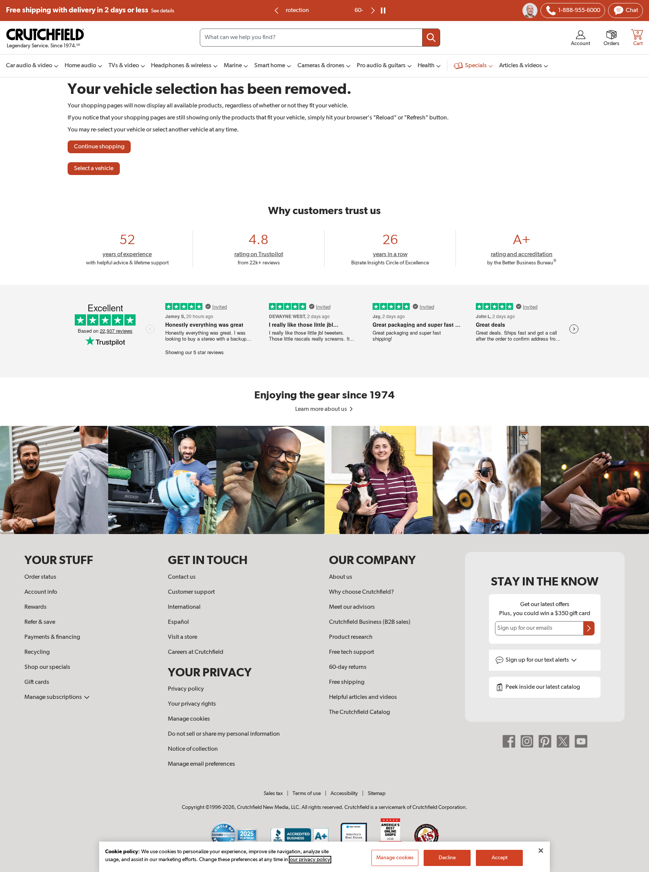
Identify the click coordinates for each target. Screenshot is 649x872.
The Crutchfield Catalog (359, 712)
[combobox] (320, 38)
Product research (351, 637)
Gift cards (36, 682)
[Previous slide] (277, 11)
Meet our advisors (352, 607)
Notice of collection (193, 749)
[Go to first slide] (372, 11)
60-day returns (324, 11)
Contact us (182, 577)
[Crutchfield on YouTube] (581, 741)
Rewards (35, 607)
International (184, 607)
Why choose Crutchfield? (361, 592)
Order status (40, 577)
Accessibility (344, 793)
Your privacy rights (192, 704)
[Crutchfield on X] (563, 741)
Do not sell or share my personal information (224, 734)
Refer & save (39, 622)
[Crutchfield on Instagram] (526, 741)
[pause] (383, 10)
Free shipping (90, 10)
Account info (40, 592)
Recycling (37, 652)
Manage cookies (189, 719)
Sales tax (273, 793)
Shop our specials (47, 667)
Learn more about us (321, 409)
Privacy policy (186, 689)
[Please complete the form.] (589, 628)
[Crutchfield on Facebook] (508, 741)
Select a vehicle (93, 169)
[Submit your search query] (431, 38)
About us (340, 577)
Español (178, 622)
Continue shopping (99, 147)
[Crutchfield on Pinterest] (544, 741)
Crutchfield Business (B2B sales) (370, 622)
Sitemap (376, 793)
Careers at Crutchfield (195, 652)
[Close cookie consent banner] (541, 851)
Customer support (191, 592)
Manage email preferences (201, 764)
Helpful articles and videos (363, 697)
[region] (324, 480)
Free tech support (351, 652)
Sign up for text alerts (538, 660)
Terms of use (307, 793)
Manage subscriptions (53, 697)
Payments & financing (52, 637)
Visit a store (182, 637)
